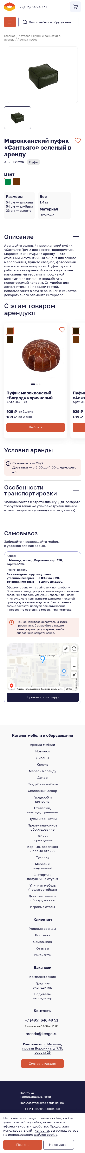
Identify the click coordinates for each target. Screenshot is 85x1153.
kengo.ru (42, 1130)
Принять (23, 1145)
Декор (42, 777)
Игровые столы (42, 907)
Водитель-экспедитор (42, 996)
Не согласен (58, 1145)
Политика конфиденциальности (35, 1094)
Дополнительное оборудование (42, 898)
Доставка (42, 935)
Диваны (42, 758)
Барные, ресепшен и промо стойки (42, 849)
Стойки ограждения (43, 838)
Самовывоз (42, 942)
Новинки (42, 751)
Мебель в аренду (42, 771)
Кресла (42, 764)
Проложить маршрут (43, 697)
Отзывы (42, 948)
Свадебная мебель (42, 784)
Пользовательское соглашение (42, 1102)
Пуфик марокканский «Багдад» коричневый (29, 395)
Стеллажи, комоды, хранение (42, 810)
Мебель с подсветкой (42, 866)
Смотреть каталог (42, 1063)
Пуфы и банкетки (42, 819)
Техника (42, 857)
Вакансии (42, 967)
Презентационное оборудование (42, 827)
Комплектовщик (42, 977)
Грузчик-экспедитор (42, 985)
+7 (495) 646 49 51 (32, 7)
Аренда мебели (42, 745)
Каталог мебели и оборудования (42, 735)
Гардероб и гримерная (42, 799)
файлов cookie (45, 1134)
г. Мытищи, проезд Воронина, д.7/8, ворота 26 (42, 1048)
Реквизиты (42, 955)
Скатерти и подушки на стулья (42, 877)
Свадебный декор (42, 791)
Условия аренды (42, 928)
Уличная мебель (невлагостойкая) (42, 887)
